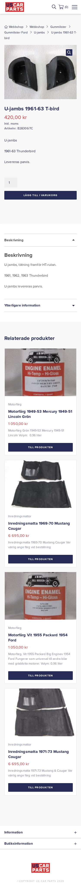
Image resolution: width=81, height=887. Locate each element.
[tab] (40, 266)
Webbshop (37, 27)
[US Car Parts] (14, 7)
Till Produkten (40, 447)
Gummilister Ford (16, 32)
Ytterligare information (22, 305)
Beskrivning (13, 240)
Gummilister (58, 27)
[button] (69, 52)
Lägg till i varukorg (40, 195)
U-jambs (39, 32)
